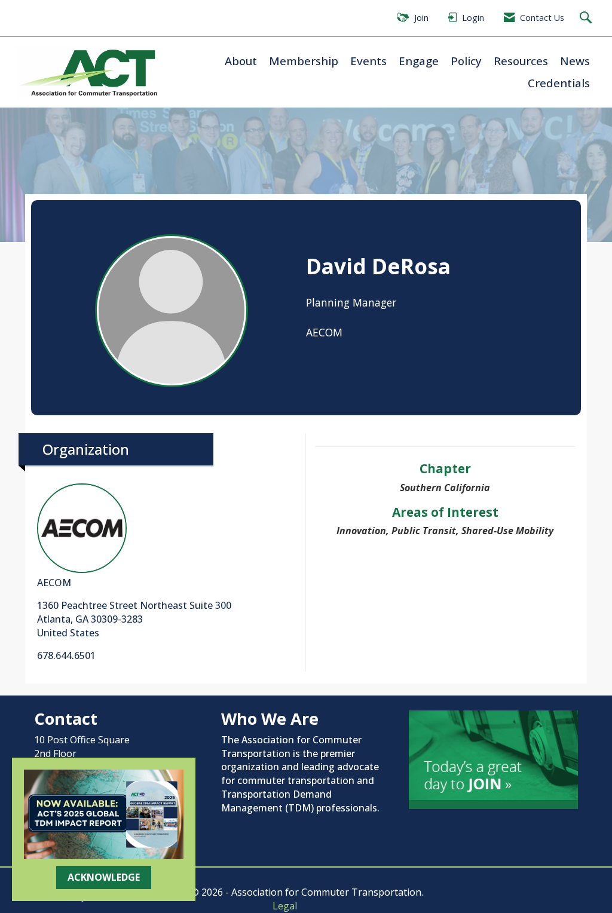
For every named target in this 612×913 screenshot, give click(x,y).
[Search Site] (587, 18)
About (241, 60)
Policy (466, 60)
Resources (521, 60)
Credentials (559, 82)
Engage (419, 60)
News (575, 60)
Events (368, 60)
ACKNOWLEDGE (104, 877)
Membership (303, 60)
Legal (285, 905)
